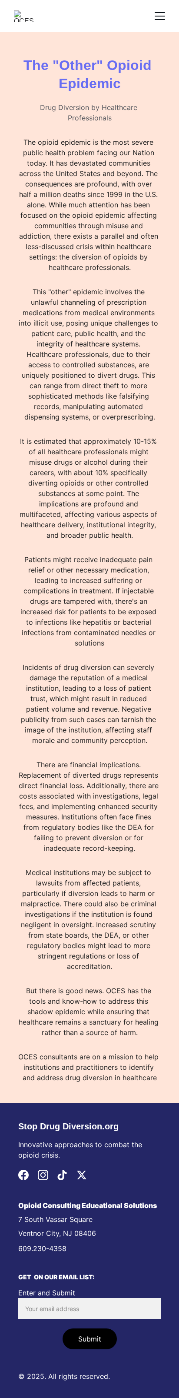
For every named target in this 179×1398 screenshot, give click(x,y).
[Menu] (160, 16)
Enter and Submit (46, 1292)
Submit (89, 1339)
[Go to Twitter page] (81, 1175)
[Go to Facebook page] (23, 1175)
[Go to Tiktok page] (62, 1175)
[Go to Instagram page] (43, 1175)
